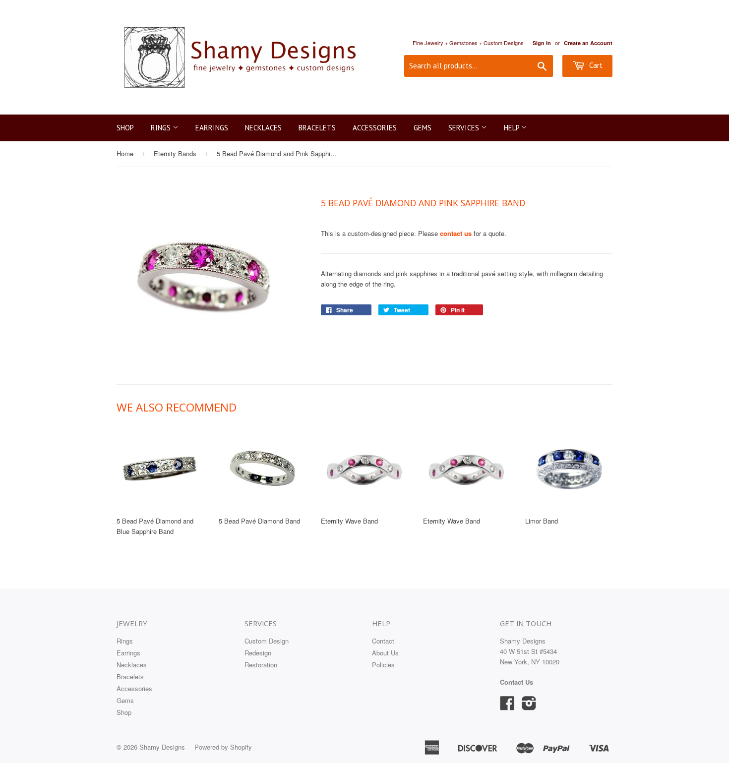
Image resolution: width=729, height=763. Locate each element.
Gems (422, 127)
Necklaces (263, 127)
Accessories (375, 127)
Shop (125, 127)
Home (125, 153)
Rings (162, 127)
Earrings (211, 127)
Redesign (257, 652)
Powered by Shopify (223, 747)
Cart (595, 65)
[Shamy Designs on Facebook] (507, 706)
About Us (385, 652)
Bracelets (317, 127)
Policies (383, 664)
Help (512, 127)
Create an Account (588, 43)
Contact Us (516, 682)
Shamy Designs (162, 747)
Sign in (542, 43)
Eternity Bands (175, 153)
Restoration (260, 664)
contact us (456, 233)
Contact (383, 641)
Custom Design (266, 641)
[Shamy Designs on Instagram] (529, 706)
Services (464, 127)
